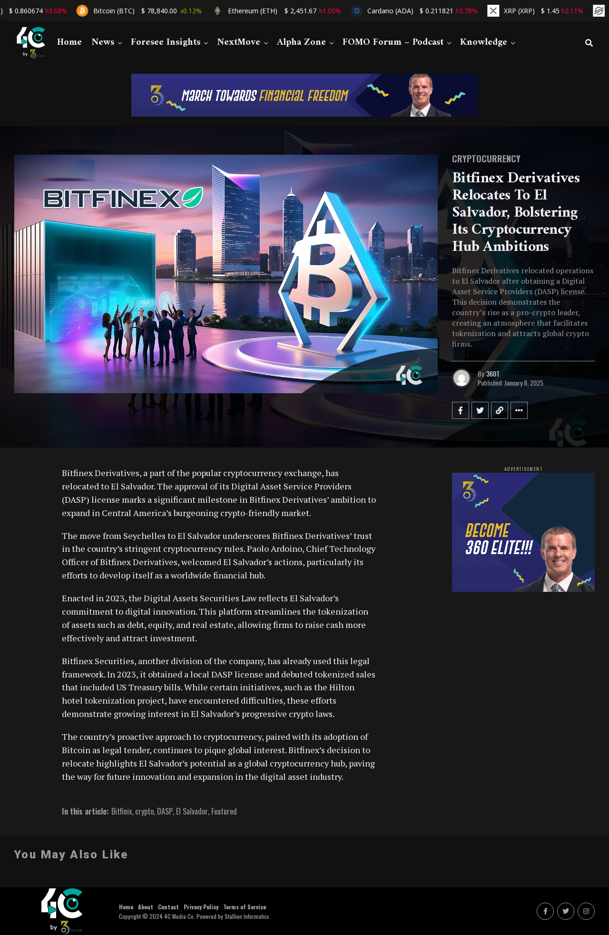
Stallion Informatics (247, 916)
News (102, 42)
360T (493, 373)
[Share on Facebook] (460, 410)
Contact (168, 907)
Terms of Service (244, 907)
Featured (224, 811)
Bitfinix (121, 811)
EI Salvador (192, 811)
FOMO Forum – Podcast (393, 42)
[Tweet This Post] (480, 410)
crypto (144, 811)
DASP (165, 811)
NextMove (238, 42)
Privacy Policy (201, 907)
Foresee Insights (165, 42)
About (145, 907)
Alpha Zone (301, 42)
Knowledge (483, 42)
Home (69, 42)
